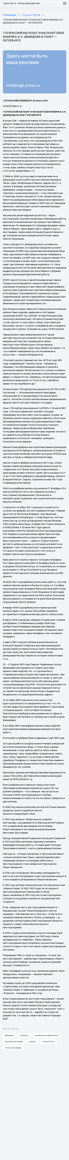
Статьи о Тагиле (31, 14)
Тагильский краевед (13, 1048)
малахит (32, 1041)
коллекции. (24, 1035)
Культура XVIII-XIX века (14, 1041)
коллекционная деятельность (46, 1035)
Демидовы (9, 1035)
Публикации (9, 14)
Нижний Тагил (48, 1041)
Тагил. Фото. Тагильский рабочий (21, 3)
